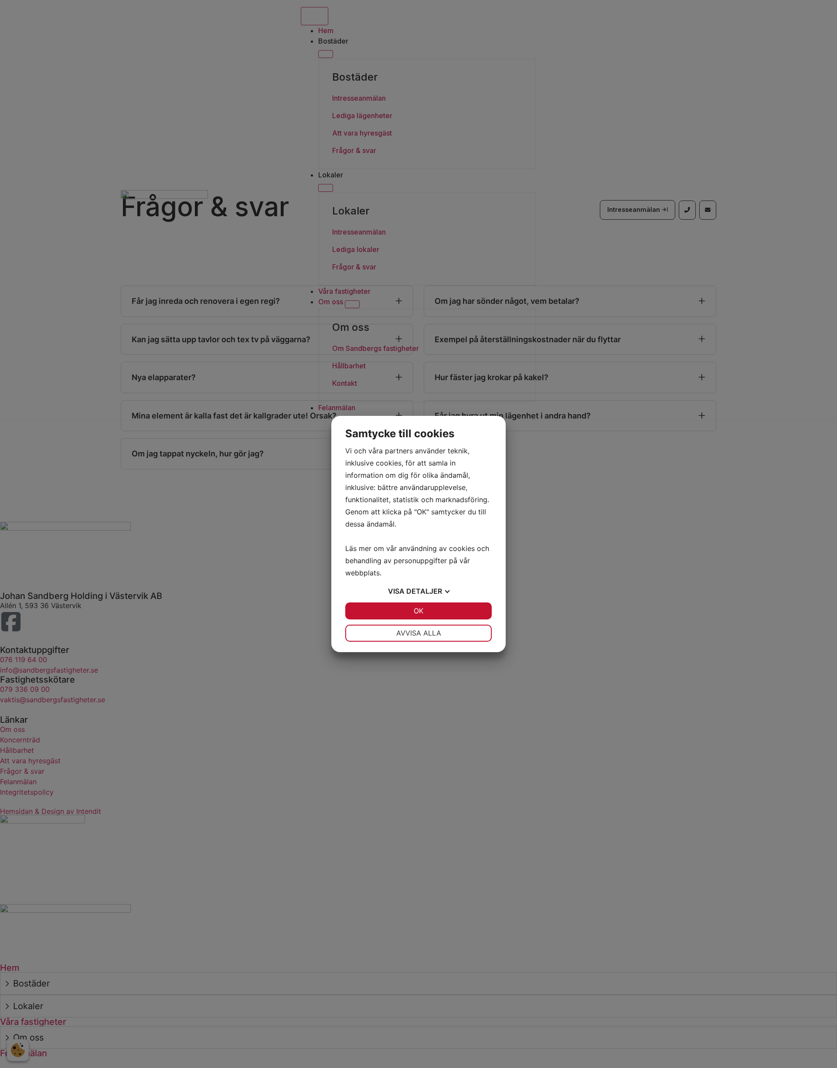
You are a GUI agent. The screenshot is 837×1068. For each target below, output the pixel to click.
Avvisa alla (418, 633)
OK (418, 610)
